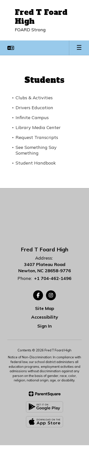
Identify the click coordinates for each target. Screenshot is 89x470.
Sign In (44, 326)
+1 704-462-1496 (52, 278)
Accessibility (44, 317)
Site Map (44, 308)
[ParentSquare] (44, 394)
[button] (10, 47)
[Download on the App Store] (44, 421)
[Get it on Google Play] (44, 406)
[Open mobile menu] (79, 47)
